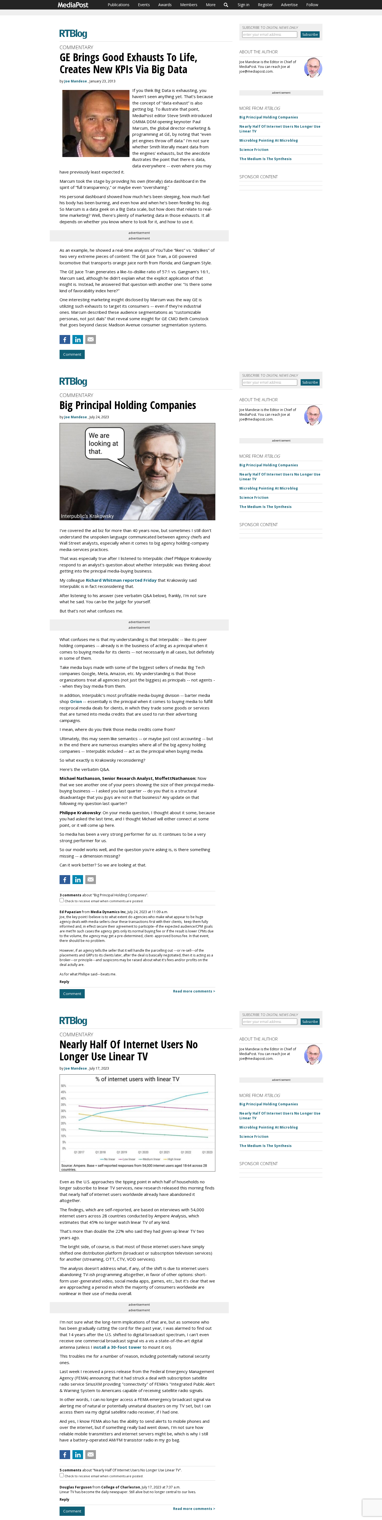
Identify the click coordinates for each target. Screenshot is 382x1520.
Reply (64, 981)
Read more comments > (194, 991)
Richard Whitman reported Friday (121, 580)
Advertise (289, 4)
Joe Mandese (75, 81)
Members (188, 4)
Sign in (243, 4)
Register (265, 4)
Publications (118, 4)
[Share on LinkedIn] (77, 339)
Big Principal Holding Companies (268, 117)
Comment (72, 354)
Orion (76, 701)
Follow (312, 4)
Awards (165, 4)
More (211, 4)
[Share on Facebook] (65, 339)
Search (226, 5)
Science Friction (253, 149)
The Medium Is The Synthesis (265, 158)
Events (144, 4)
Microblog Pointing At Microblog (268, 140)
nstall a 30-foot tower (118, 1347)
